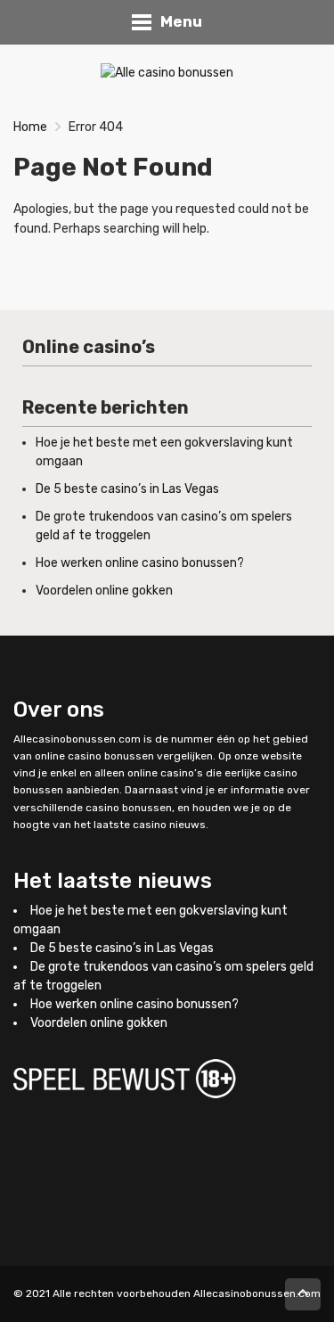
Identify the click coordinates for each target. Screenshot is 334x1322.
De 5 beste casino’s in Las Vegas (127, 489)
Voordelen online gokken (104, 590)
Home (30, 127)
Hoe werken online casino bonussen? (140, 563)
